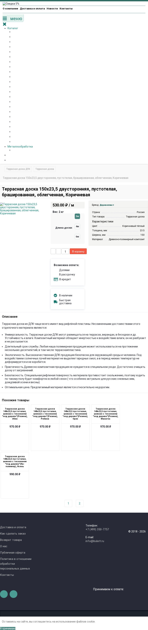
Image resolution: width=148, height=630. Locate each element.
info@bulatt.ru (95, 541)
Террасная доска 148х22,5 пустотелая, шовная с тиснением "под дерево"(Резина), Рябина (45, 414)
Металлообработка (20, 146)
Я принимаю (7, 628)
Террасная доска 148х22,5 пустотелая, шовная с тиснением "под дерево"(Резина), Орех (75, 414)
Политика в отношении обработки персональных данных (15, 563)
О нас (3, 546)
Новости (52, 8)
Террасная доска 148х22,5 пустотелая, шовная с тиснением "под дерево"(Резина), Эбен (14, 414)
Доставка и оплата (32, 8)
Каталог (13, 28)
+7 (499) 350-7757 (97, 529)
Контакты (66, 8)
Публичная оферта (12, 552)
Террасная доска (44, 169)
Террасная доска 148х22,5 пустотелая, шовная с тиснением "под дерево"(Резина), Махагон (105, 414)
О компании (10, 8)
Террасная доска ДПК (18, 169)
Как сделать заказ (13, 533)
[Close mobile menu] (6, 24)
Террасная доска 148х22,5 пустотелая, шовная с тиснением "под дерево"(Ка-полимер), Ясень (15, 461)
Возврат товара (11, 540)
